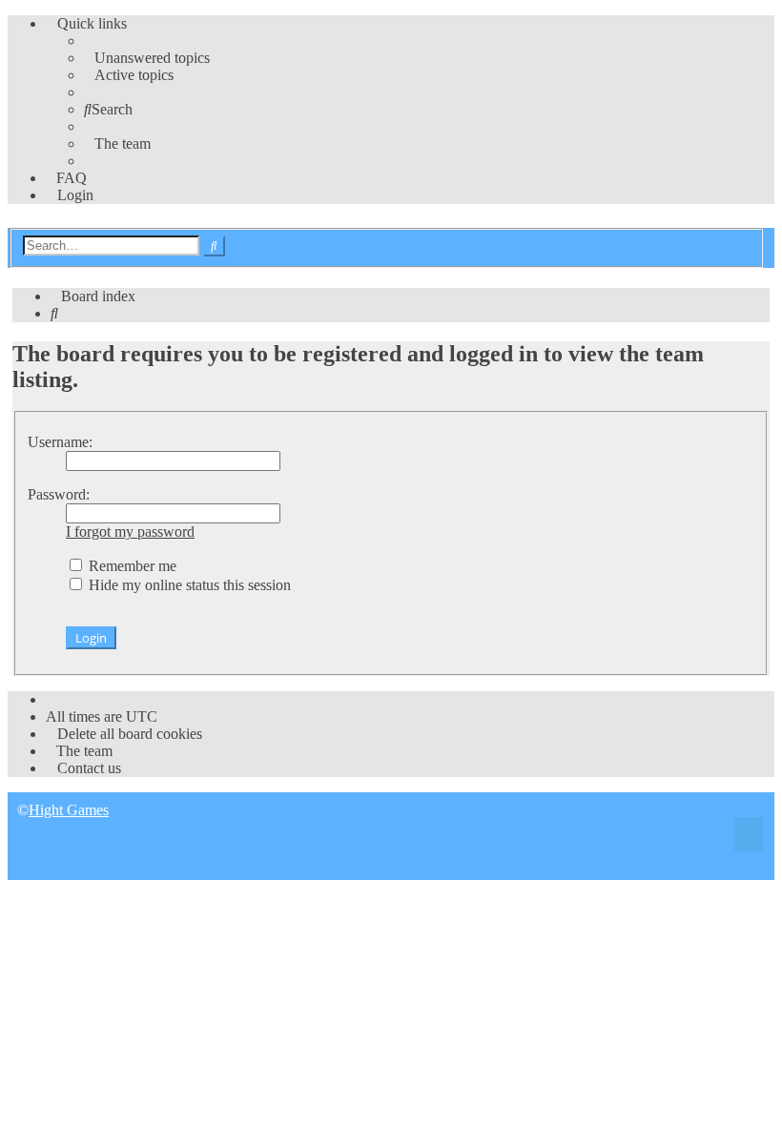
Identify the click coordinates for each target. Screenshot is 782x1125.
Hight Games (69, 810)
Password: (59, 494)
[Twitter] (748, 836)
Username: (60, 442)
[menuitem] (147, 58)
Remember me (130, 566)
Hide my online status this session (188, 585)
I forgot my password (130, 531)
